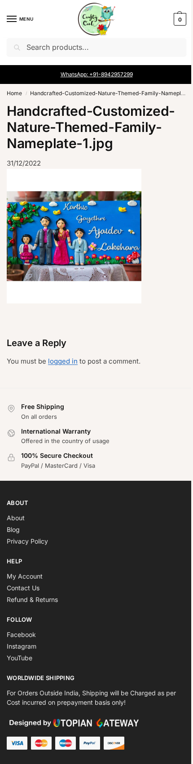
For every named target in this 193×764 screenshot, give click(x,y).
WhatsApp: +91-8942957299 (97, 74)
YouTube (19, 658)
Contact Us (23, 588)
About (16, 518)
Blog (13, 529)
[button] (178, 19)
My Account (25, 576)
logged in (63, 361)
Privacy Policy (27, 541)
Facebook (21, 634)
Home (14, 93)
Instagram (21, 646)
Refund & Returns (32, 599)
